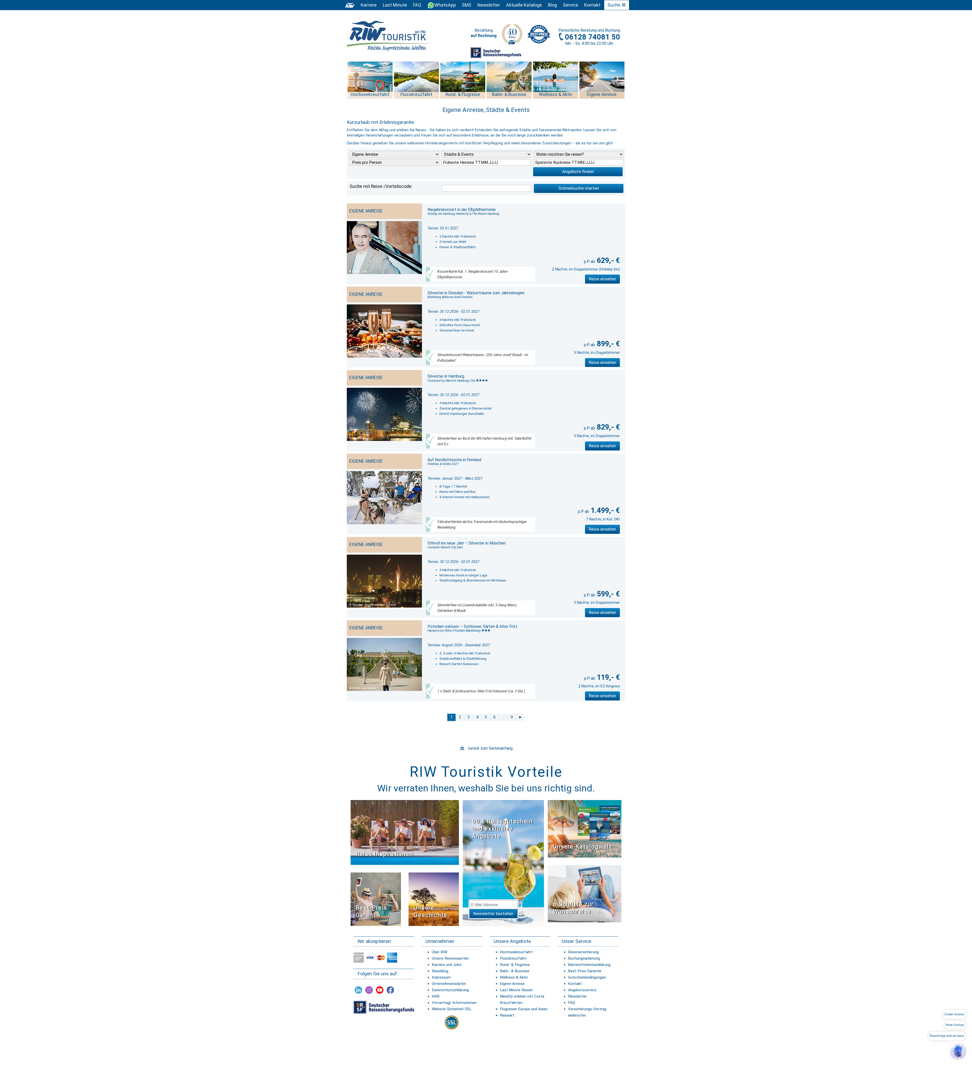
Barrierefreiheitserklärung (589, 964)
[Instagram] (369, 990)
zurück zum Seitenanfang (486, 748)
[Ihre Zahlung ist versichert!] (496, 52)
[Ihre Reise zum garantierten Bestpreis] (539, 33)
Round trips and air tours (947, 1036)
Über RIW (439, 952)
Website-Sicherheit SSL (452, 1009)
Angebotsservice (582, 990)
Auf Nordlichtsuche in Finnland (454, 459)
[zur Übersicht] (391, 36)
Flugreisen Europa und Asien (524, 1009)
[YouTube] (379, 990)
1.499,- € (604, 510)
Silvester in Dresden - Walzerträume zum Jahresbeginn (476, 292)
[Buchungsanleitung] (584, 893)
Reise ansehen (602, 278)
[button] (958, 1051)
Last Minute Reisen (516, 990)
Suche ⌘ (617, 5)
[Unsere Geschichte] (434, 899)
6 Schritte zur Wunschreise (573, 908)
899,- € (607, 343)
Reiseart (507, 1015)
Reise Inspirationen (384, 854)
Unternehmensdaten (449, 983)
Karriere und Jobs (446, 964)
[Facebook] (390, 990)
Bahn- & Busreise (514, 971)
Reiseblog (440, 971)
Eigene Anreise (512, 983)
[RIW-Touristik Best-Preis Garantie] (376, 899)
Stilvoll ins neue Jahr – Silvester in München (466, 543)
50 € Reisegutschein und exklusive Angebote (502, 829)
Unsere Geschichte (430, 911)
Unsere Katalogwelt (582, 846)
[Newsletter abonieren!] (503, 862)
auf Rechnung (484, 35)
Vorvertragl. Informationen (454, 1002)
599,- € (607, 594)
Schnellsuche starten (578, 188)
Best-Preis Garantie (371, 911)
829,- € (607, 427)
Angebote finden (578, 171)
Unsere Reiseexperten (450, 958)
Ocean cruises (954, 1014)
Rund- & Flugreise (515, 964)
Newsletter (577, 996)
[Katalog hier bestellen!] (584, 828)
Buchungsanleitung (584, 958)
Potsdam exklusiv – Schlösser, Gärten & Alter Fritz (472, 626)
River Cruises (955, 1025)
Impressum (441, 977)
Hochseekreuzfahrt (516, 952)
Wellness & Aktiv (514, 977)
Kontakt (575, 983)
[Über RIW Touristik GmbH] (512, 35)
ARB (435, 996)
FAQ (417, 5)
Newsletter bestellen (493, 913)
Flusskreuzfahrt (513, 958)
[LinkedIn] (358, 990)
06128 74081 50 (592, 37)
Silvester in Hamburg (446, 376)
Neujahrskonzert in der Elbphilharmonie (462, 209)
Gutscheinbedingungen (587, 977)
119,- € (607, 677)
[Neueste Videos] (405, 832)
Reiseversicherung (583, 952)
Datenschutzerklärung (450, 990)
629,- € (607, 260)
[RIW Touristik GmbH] (350, 5)
